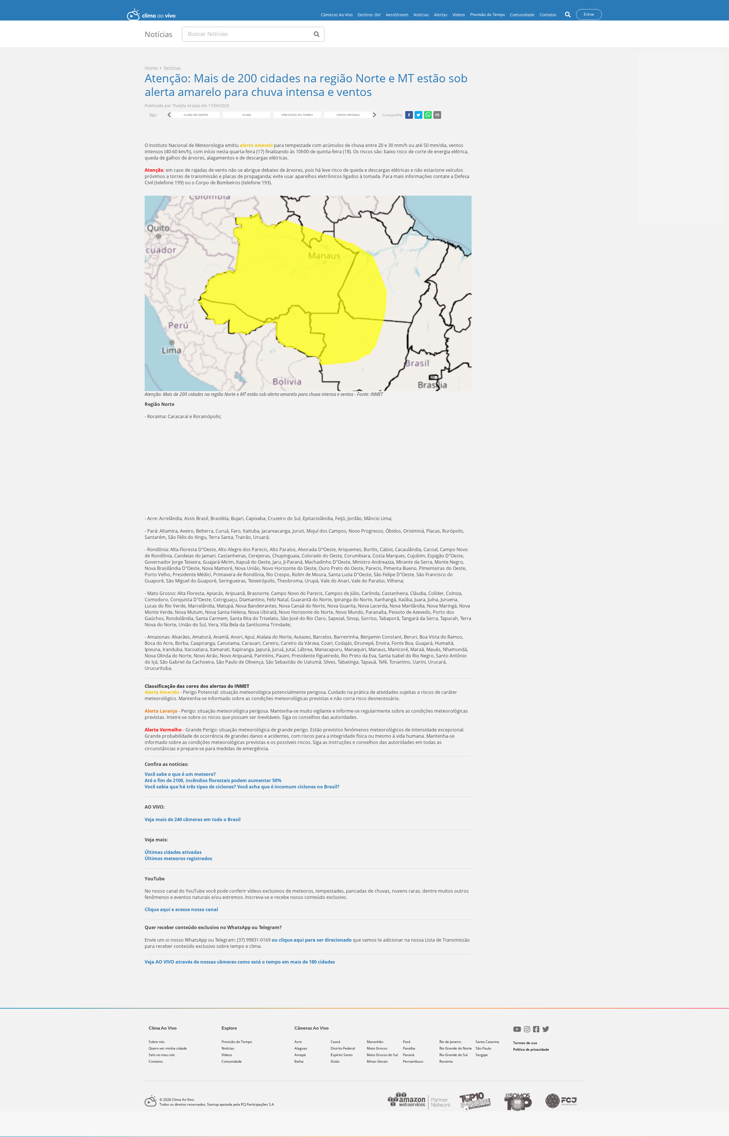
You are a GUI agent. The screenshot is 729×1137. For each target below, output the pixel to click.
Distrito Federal (343, 1048)
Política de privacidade (531, 1049)
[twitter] (418, 114)
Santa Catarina (487, 1041)
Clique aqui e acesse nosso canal (181, 909)
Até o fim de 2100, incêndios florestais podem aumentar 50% (213, 780)
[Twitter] (545, 1031)
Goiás (335, 1061)
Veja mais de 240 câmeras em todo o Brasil (193, 819)
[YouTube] (517, 1031)
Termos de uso (525, 1042)
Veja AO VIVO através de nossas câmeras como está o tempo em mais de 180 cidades (240, 962)
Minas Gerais (377, 1061)
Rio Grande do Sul (453, 1054)
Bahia (299, 1061)
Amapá (300, 1054)
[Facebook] (536, 1031)
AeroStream (397, 14)
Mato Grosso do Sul (382, 1054)
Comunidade (522, 14)
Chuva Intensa (348, 114)
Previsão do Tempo (487, 14)
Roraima (446, 1061)
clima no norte (196, 114)
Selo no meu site (162, 1054)
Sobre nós (157, 1041)
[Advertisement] (308, 467)
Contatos (548, 14)
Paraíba (409, 1048)
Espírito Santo (342, 1054)
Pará (406, 1041)
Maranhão (375, 1041)
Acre (298, 1041)
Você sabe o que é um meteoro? (180, 774)
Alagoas (300, 1048)
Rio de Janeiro (450, 1041)
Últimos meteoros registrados (178, 858)
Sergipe (482, 1054)
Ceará (335, 1041)
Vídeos (458, 14)
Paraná (408, 1054)
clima (246, 114)
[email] (437, 114)
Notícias (421, 14)
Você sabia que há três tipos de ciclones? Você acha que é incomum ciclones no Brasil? (242, 787)
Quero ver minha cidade (168, 1048)
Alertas (440, 14)
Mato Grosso (377, 1048)
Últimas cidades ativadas (173, 852)
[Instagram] (527, 1031)
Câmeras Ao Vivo (337, 14)
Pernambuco (413, 1061)
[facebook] (409, 114)
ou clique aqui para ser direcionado (312, 940)
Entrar (589, 14)
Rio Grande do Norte (455, 1048)
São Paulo (483, 1048)
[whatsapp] (428, 114)
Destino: (369, 14)
